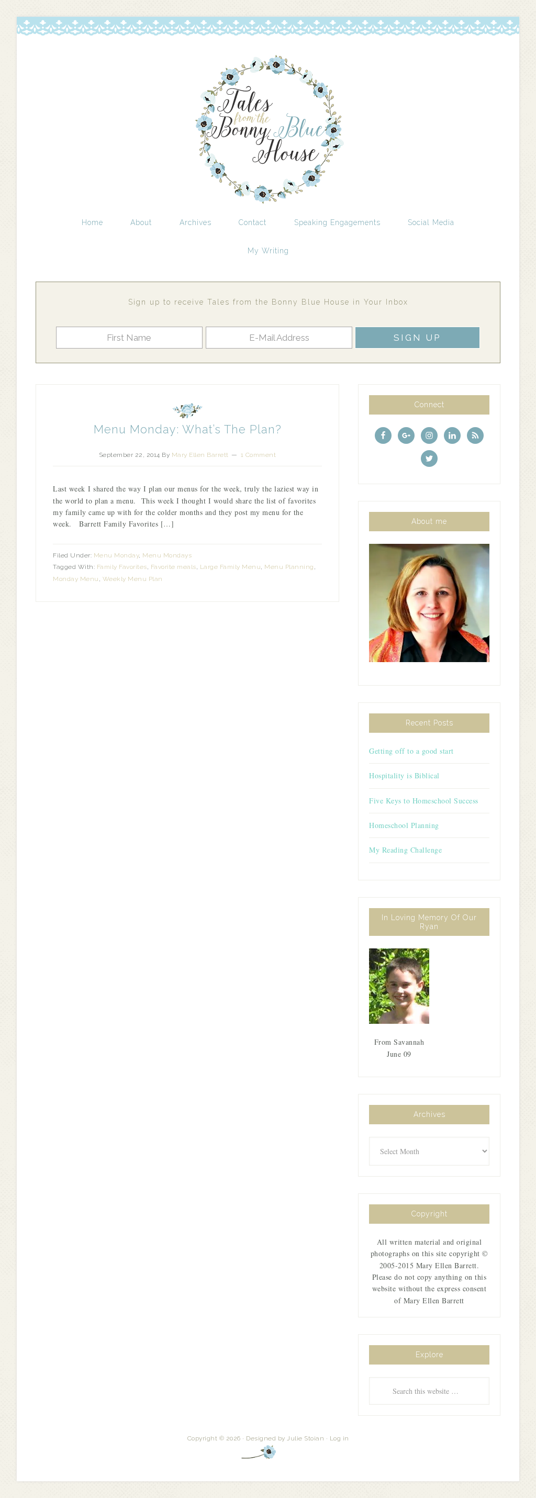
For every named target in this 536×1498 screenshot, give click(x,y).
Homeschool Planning (404, 825)
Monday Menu (76, 579)
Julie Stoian (305, 1438)
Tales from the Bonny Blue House (268, 129)
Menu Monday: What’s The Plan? (188, 429)
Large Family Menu (230, 567)
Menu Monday (116, 555)
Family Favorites (122, 567)
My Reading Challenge (405, 850)
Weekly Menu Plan (133, 579)
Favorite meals (173, 567)
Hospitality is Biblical (404, 775)
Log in (339, 1438)
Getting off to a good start (411, 751)
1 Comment (258, 455)
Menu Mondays (167, 555)
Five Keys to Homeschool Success (423, 801)
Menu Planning (289, 567)
